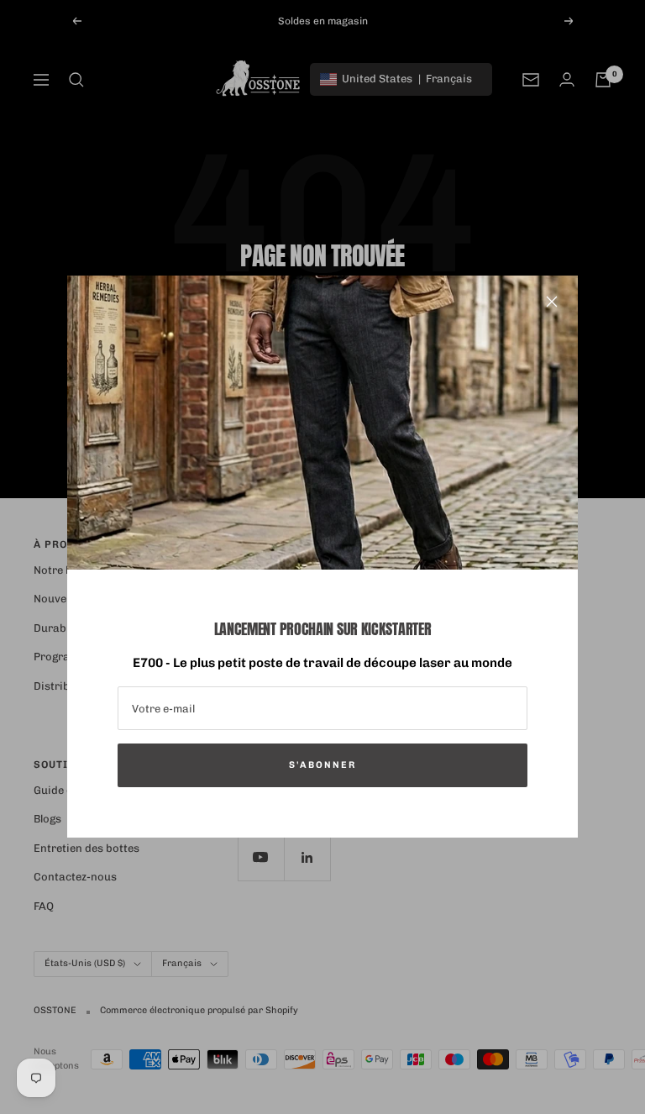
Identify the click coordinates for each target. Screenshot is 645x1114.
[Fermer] (552, 301)
